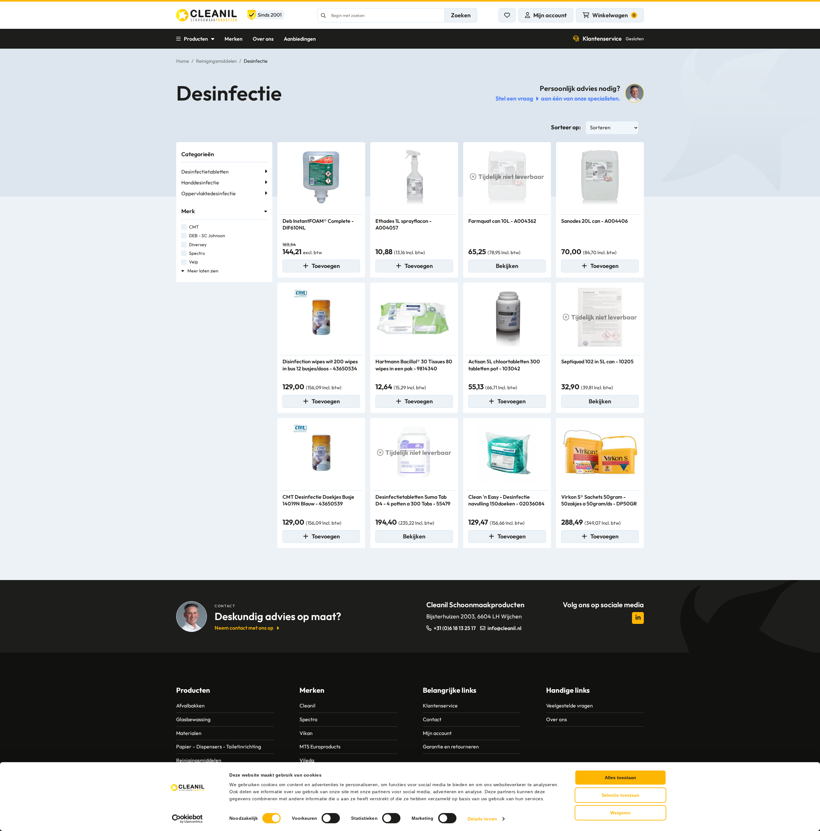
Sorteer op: (566, 127)
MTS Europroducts (319, 746)
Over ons (263, 39)
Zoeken (461, 15)
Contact (432, 719)
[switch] (331, 818)
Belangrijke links (449, 690)
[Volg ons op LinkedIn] (638, 618)
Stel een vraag (514, 98)
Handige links (568, 690)
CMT (194, 227)
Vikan (306, 733)
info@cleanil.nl (504, 628)
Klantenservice (613, 38)
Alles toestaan (620, 777)
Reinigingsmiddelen (216, 61)
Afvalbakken (190, 705)
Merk (188, 211)
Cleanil (307, 705)
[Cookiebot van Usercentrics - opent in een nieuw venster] (188, 818)
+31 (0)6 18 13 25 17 (455, 628)
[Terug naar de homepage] (230, 15)
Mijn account (437, 733)
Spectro (197, 253)
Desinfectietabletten (205, 171)
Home (182, 61)
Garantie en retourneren (451, 746)
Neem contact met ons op (244, 628)
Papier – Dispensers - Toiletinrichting (218, 746)
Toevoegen (326, 266)
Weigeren (620, 812)
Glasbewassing (193, 719)
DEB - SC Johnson (207, 235)
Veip (193, 262)
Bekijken (507, 266)
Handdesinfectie (200, 182)
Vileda (306, 760)
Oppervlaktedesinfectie (208, 193)
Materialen (188, 733)
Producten (196, 39)
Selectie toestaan (620, 795)
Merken (233, 39)
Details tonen (482, 818)
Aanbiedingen (300, 39)
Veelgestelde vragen (569, 705)
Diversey (198, 244)
